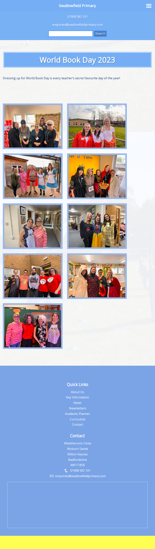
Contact (77, 424)
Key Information (77, 397)
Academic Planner (77, 414)
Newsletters (77, 408)
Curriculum (77, 419)
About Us (77, 392)
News (77, 403)
